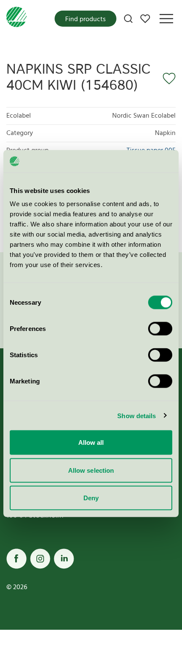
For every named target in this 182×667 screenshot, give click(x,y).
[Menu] (166, 18)
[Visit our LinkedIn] (64, 558)
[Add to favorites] (166, 78)
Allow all (91, 442)
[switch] (160, 329)
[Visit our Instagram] (40, 558)
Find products (85, 19)
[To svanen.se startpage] (16, 18)
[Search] (128, 19)
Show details (136, 415)
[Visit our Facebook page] (16, 558)
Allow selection (91, 470)
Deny (91, 498)
